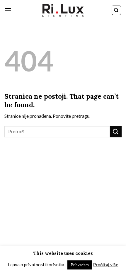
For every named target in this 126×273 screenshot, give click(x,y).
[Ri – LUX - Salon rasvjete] (63, 10)
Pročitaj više (105, 264)
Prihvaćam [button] (80, 264)
